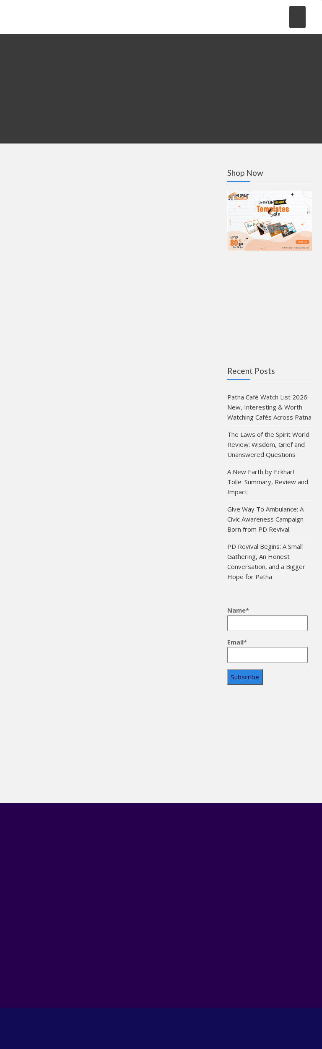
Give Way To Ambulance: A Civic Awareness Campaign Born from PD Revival (265, 519)
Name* (238, 610)
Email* (237, 642)
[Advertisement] (269, 747)
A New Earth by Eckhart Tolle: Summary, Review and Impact (267, 481)
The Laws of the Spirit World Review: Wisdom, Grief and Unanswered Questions (268, 444)
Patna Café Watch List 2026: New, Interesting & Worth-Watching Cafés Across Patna (269, 407)
